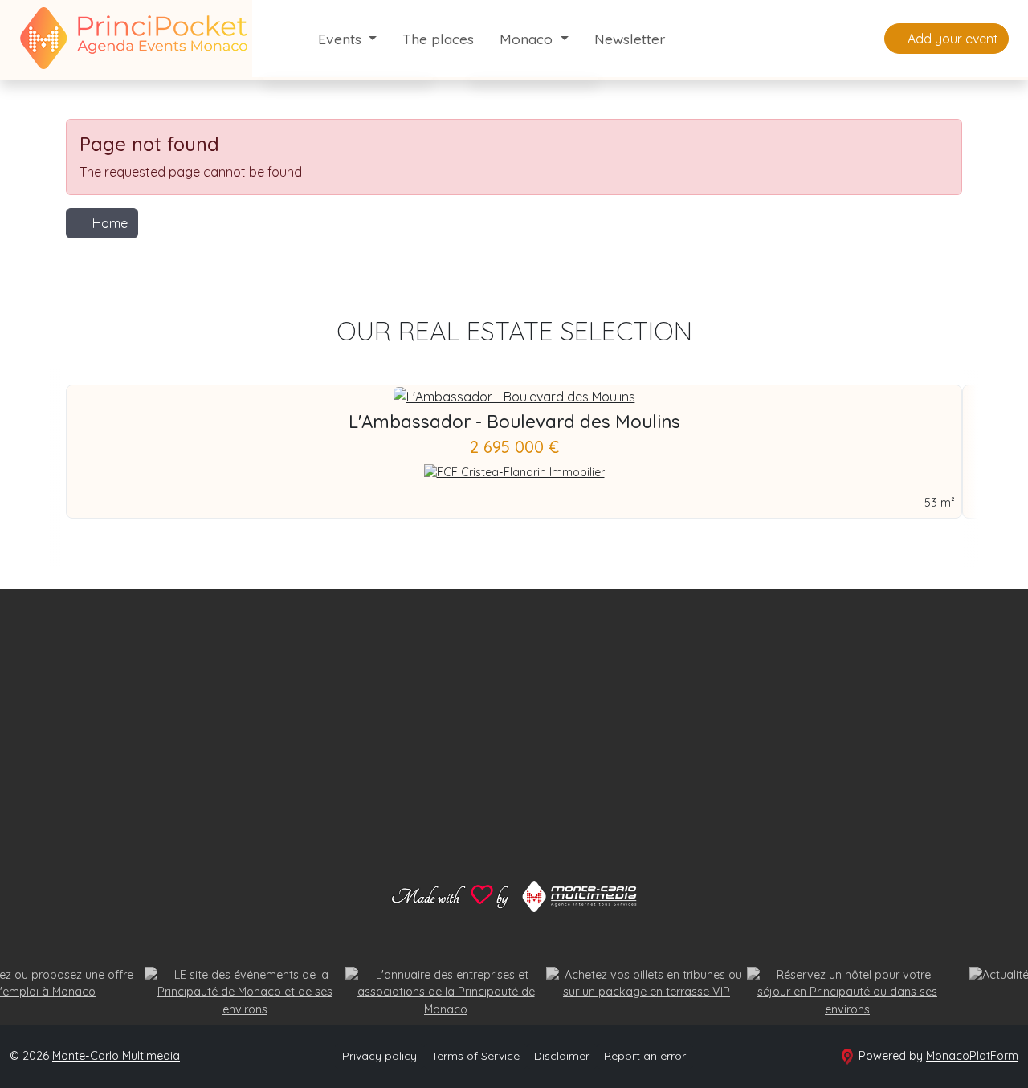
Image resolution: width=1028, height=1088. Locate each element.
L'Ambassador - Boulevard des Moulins (514, 421)
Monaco (528, 38)
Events (341, 38)
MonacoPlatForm (972, 1056)
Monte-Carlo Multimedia (116, 1056)
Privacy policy (379, 1056)
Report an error (645, 1056)
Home (110, 223)
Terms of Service (475, 1056)
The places (438, 38)
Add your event (951, 39)
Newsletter (629, 38)
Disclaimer (561, 1056)
